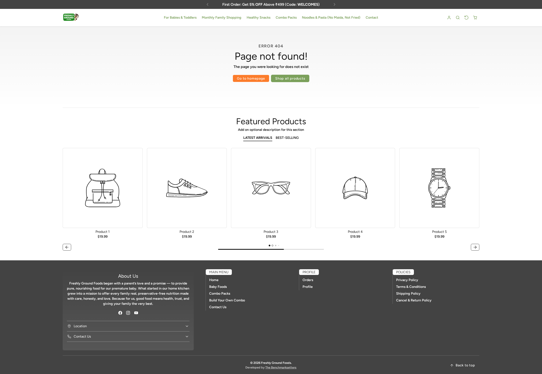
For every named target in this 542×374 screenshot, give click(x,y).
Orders (308, 280)
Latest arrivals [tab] (257, 138)
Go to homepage (251, 78)
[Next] (334, 4)
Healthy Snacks (258, 17)
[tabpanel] (271, 200)
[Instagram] (128, 313)
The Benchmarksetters (280, 367)
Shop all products (290, 78)
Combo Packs (286, 17)
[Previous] (207, 4)
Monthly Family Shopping (221, 17)
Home (213, 280)
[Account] (449, 17)
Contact (372, 17)
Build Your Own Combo (227, 300)
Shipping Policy (408, 293)
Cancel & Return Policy (413, 300)
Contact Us (217, 307)
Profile (308, 287)
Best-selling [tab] (287, 138)
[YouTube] (136, 313)
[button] (458, 17)
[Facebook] (120, 313)
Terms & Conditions (411, 287)
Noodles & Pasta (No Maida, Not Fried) (331, 17)
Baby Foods (218, 287)
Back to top (465, 365)
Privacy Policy (407, 280)
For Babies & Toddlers (180, 17)
